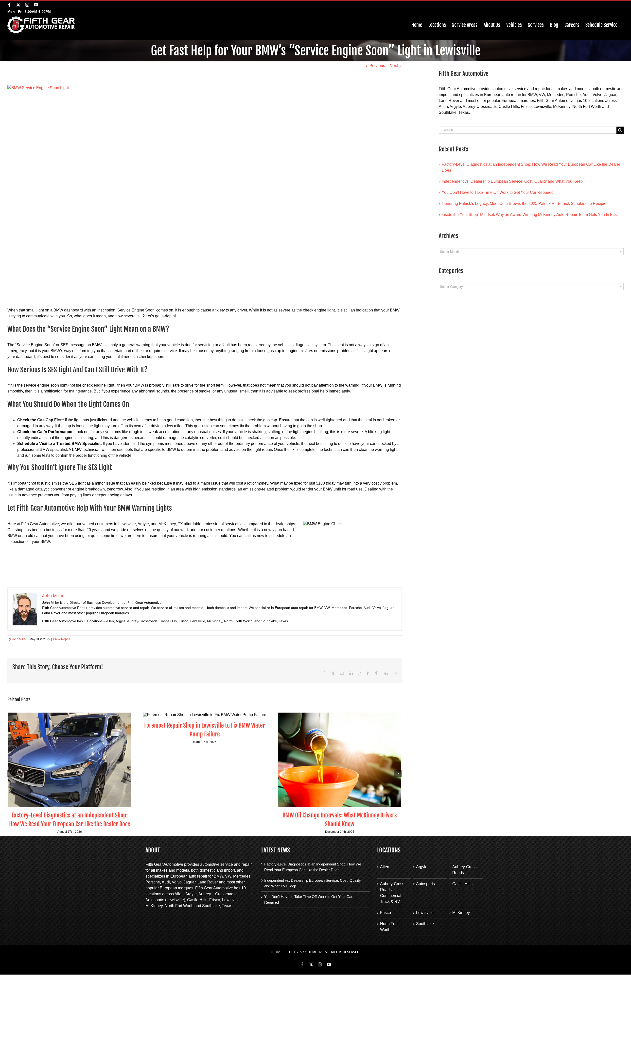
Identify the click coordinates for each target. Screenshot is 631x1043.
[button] (11, 773)
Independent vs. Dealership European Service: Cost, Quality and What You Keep (512, 181)
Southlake (425, 924)
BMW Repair (61, 639)
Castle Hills (462, 884)
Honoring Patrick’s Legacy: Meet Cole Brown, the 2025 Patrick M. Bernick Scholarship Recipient (526, 203)
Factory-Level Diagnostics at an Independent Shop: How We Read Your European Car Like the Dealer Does (312, 867)
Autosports (425, 884)
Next (394, 66)
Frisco (385, 913)
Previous (377, 66)
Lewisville (425, 913)
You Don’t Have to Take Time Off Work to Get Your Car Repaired (498, 192)
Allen (384, 867)
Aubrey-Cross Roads (464, 870)
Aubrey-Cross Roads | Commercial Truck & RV (392, 893)
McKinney (461, 913)
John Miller (19, 639)
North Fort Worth (389, 927)
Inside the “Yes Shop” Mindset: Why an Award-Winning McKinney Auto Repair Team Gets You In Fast (530, 214)
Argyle (421, 867)
